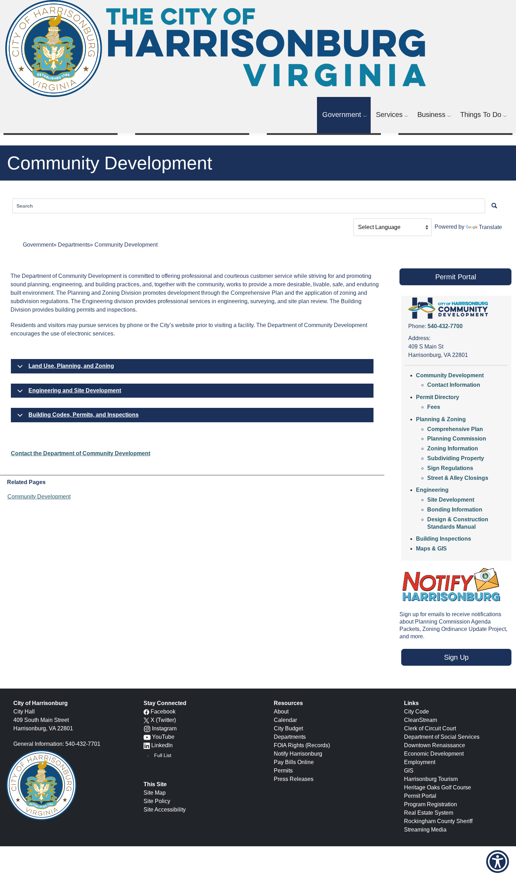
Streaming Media (425, 830)
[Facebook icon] (146, 712)
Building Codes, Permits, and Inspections (83, 415)
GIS (409, 771)
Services (389, 114)
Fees (433, 407)
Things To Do (480, 114)
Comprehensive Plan (455, 429)
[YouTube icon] (147, 737)
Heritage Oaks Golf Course (437, 787)
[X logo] (146, 720)
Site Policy (157, 801)
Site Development (450, 500)
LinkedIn (162, 745)
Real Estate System (428, 813)
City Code (416, 712)
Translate (490, 227)
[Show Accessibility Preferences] (497, 861)
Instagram (164, 728)
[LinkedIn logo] (147, 745)
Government (341, 114)
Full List (162, 755)
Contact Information (453, 385)
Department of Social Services (441, 737)
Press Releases (293, 779)
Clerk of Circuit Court (430, 728)
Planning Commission (456, 439)
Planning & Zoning (441, 419)
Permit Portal (420, 796)
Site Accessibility (165, 810)
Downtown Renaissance (434, 745)
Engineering (432, 490)
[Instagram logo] (147, 728)
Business (431, 114)
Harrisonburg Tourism (431, 779)
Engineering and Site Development (74, 390)
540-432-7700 (445, 326)
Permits (283, 771)
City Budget (288, 728)
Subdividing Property (455, 458)
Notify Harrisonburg (298, 754)
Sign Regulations (450, 468)
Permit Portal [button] (455, 277)
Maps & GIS (431, 549)
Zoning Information (452, 448)
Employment (419, 762)
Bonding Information (454, 510)
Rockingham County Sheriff (438, 821)
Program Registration (430, 804)
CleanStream (420, 720)
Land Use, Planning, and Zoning (71, 366)
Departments (74, 245)
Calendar (285, 720)
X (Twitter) (163, 720)
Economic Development (434, 754)
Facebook (163, 712)
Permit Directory (437, 397)
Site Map (155, 793)
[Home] (218, 48)
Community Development (39, 497)
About (281, 712)
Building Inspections (443, 539)
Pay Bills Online (294, 762)
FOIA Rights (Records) (302, 745)
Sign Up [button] (456, 657)
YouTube (163, 737)
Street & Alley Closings (457, 478)
